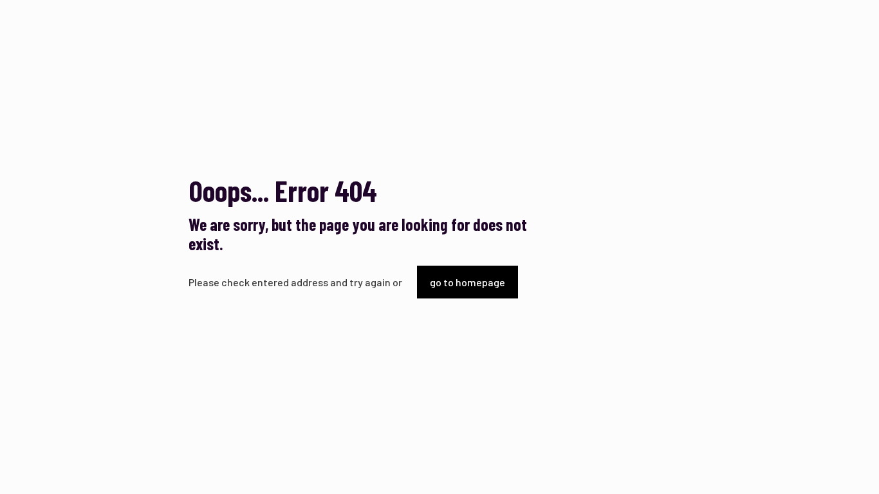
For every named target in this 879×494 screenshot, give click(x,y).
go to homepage (467, 282)
